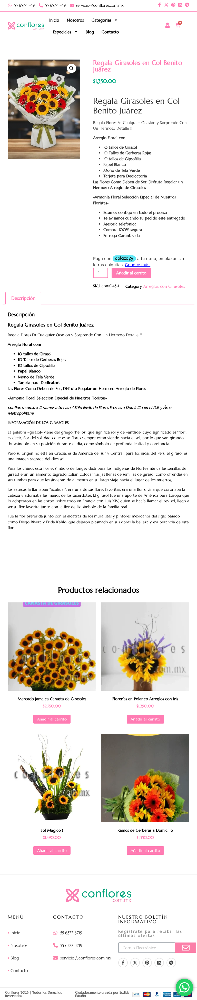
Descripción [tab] (23, 298)
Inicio (54, 20)
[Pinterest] (173, 5)
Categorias (101, 20)
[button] (71, 68)
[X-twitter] (166, 5)
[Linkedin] (180, 5)
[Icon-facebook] (159, 5)
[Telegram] (187, 5)
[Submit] (185, 948)
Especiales (62, 31)
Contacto (110, 31)
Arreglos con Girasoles (164, 286)
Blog (90, 31)
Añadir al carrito (131, 272)
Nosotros (75, 20)
